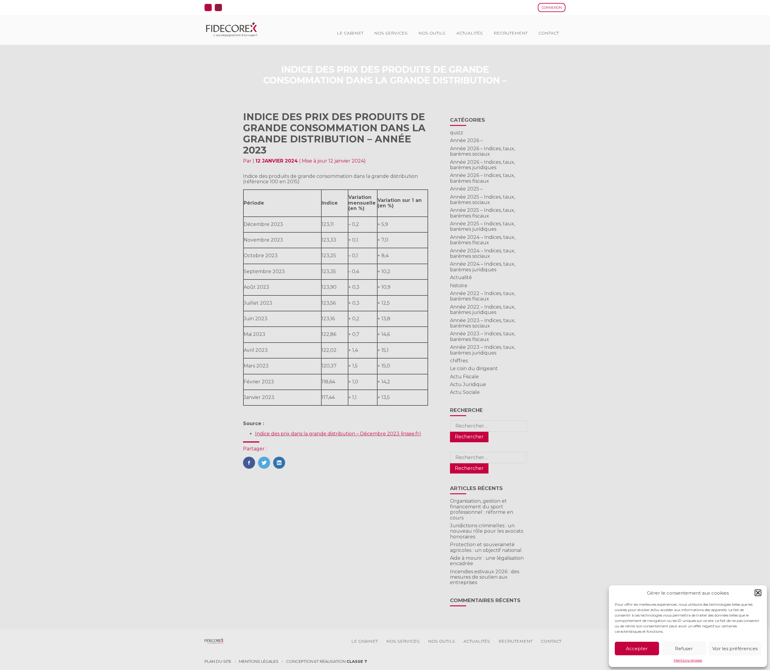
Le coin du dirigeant (474, 368)
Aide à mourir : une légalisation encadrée (487, 560)
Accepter (637, 648)
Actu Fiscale (464, 376)
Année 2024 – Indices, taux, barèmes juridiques (482, 266)
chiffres (459, 361)
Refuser (684, 648)
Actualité (461, 277)
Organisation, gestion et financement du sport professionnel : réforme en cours (481, 509)
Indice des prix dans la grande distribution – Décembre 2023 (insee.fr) (338, 434)
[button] (758, 593)
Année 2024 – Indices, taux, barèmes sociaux (482, 253)
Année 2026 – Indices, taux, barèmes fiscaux (482, 178)
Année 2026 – (466, 140)
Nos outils (431, 33)
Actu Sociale (465, 392)
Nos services (391, 33)
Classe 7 (356, 661)
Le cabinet (350, 33)
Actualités (469, 33)
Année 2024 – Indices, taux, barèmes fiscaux (482, 239)
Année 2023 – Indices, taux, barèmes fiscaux (482, 336)
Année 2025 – (466, 189)
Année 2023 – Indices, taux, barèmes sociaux (482, 323)
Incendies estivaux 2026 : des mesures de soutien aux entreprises (484, 577)
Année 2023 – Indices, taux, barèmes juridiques (482, 349)
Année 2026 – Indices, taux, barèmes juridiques (482, 164)
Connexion (552, 7)
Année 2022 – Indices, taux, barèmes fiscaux (482, 296)
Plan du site (218, 661)
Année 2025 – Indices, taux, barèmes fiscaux (482, 212)
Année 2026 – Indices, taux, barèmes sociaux (482, 151)
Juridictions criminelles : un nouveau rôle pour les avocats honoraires (486, 531)
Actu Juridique (468, 384)
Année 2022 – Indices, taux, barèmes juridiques (482, 309)
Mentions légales (688, 660)
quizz (456, 133)
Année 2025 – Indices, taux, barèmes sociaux (482, 199)
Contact (548, 33)
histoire (458, 285)
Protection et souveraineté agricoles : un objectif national (486, 547)
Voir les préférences (735, 648)
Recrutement (511, 33)
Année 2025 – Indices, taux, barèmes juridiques (482, 226)
